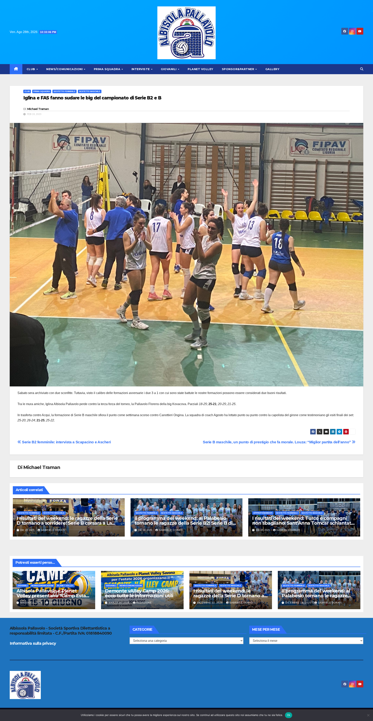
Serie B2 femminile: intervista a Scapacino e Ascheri (66, 442)
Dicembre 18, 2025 (298, 602)
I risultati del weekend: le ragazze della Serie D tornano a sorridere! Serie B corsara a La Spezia (67, 523)
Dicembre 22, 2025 (210, 602)
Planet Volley (200, 69)
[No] (368, 715)
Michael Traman (38, 109)
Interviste (141, 69)
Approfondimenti (262, 513)
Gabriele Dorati (53, 530)
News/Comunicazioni (65, 69)
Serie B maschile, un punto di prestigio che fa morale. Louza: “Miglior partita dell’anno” (277, 442)
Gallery (272, 69)
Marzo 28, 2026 (119, 602)
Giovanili (169, 69)
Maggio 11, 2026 (31, 602)
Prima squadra (107, 69)
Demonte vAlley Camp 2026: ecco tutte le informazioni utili (139, 593)
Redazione (144, 602)
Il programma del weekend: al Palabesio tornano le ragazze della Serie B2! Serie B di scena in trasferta (183, 523)
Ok (288, 715)
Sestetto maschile (89, 91)
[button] (361, 69)
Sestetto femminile (64, 91)
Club (31, 69)
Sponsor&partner (238, 69)
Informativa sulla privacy (33, 643)
